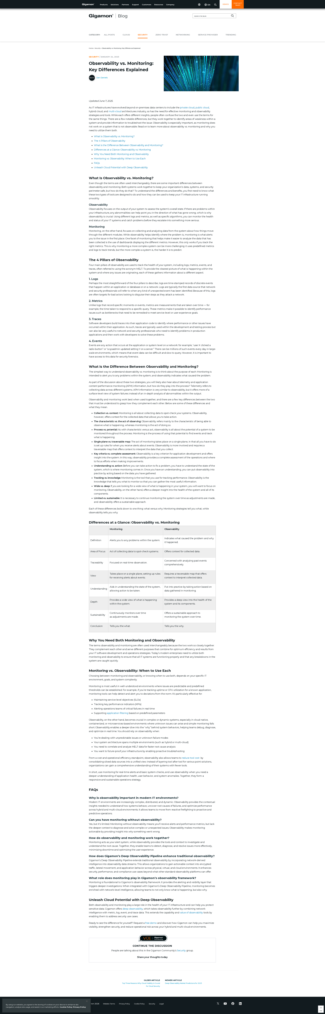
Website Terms (109, 1004)
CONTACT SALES (238, 4)
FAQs (97, 163)
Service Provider (208, 34)
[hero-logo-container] (90, 5)
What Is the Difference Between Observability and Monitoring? (128, 145)
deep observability (133, 908)
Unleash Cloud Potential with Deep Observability (121, 167)
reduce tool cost (190, 758)
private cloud (187, 107)
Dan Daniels (102, 77)
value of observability (191, 912)
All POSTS (109, 34)
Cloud (126, 34)
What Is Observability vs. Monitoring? (114, 136)
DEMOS (226, 4)
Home (91, 48)
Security (143, 34)
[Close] (87, 1001)
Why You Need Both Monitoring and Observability (121, 154)
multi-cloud (115, 111)
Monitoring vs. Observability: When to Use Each (120, 158)
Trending (231, 34)
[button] (104, 5)
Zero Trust (162, 34)
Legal (161, 1004)
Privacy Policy (124, 1004)
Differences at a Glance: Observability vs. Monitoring (122, 149)
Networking (183, 34)
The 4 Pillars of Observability (109, 140)
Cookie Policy (139, 1004)
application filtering (117, 713)
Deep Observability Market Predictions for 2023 (183, 983)
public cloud (202, 107)
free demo (151, 923)
